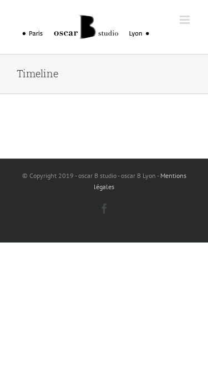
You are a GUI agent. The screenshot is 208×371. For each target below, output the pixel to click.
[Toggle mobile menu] (185, 20)
